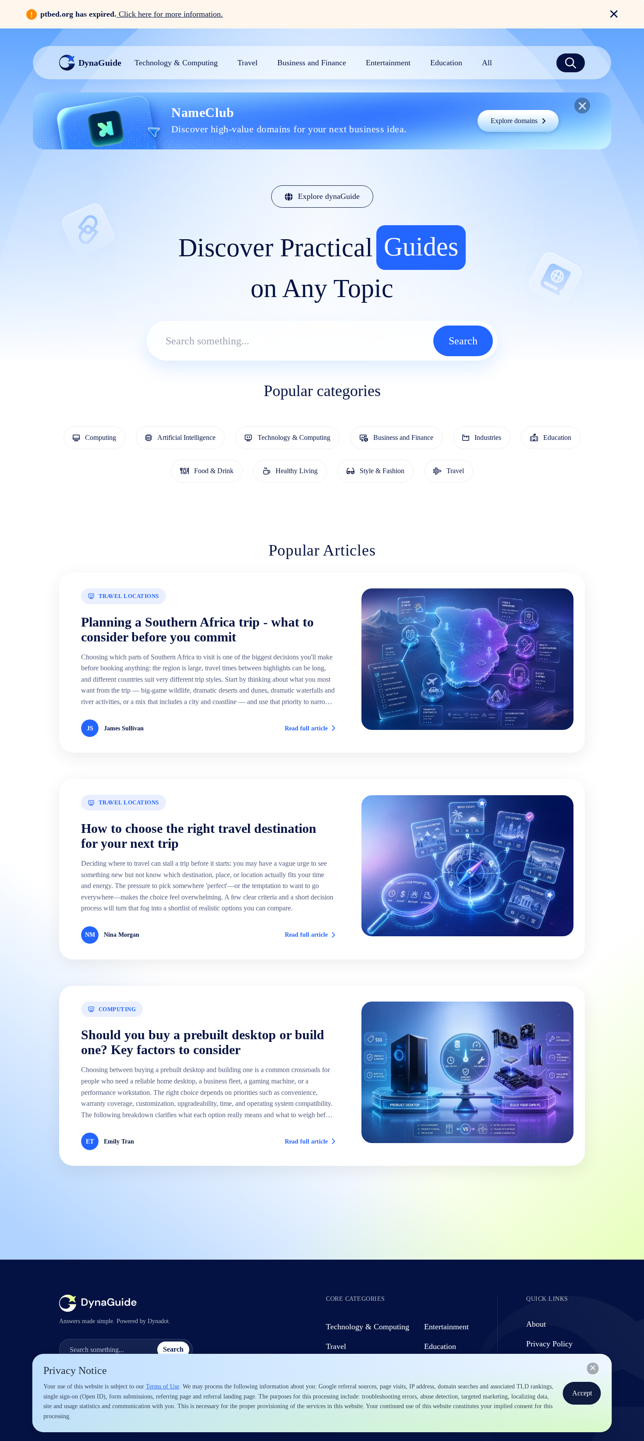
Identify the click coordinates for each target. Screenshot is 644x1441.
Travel (336, 1346)
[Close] (593, 1368)
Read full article (306, 728)
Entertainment (446, 1326)
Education (440, 1346)
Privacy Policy (549, 1343)
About (536, 1324)
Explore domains (514, 120)
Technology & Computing (367, 1326)
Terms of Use (162, 1386)
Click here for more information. (170, 14)
